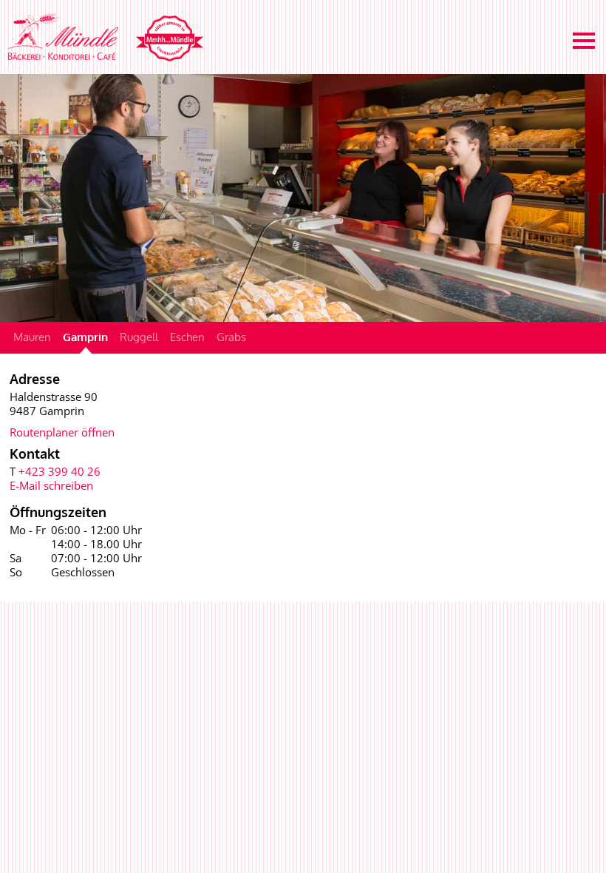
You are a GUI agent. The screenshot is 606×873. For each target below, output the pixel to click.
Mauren (32, 337)
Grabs (231, 337)
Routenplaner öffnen (62, 432)
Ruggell (139, 337)
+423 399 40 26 (59, 471)
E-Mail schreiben (51, 485)
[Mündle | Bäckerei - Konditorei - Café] (101, 36)
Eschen (187, 337)
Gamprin (85, 337)
